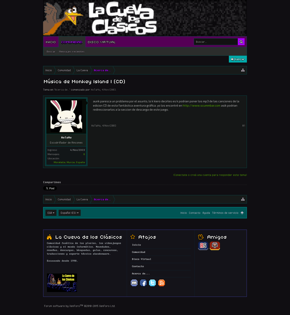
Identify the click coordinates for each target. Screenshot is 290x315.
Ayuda (206, 212)
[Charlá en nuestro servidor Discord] (134, 286)
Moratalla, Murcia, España (69, 162)
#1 (243, 125)
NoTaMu (95, 89)
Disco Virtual (102, 41)
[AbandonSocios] (203, 249)
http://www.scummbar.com (201, 105)
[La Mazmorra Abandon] (215, 249)
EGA (50, 212)
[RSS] (161, 286)
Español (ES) (68, 212)
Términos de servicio (225, 212)
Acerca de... (62, 89)
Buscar (51, 51)
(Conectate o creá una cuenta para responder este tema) (210, 175)
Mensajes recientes (71, 51)
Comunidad (72, 41)
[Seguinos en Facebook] (143, 286)
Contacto (194, 212)
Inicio (51, 41)
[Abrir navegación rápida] (243, 70)
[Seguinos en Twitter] (152, 286)
